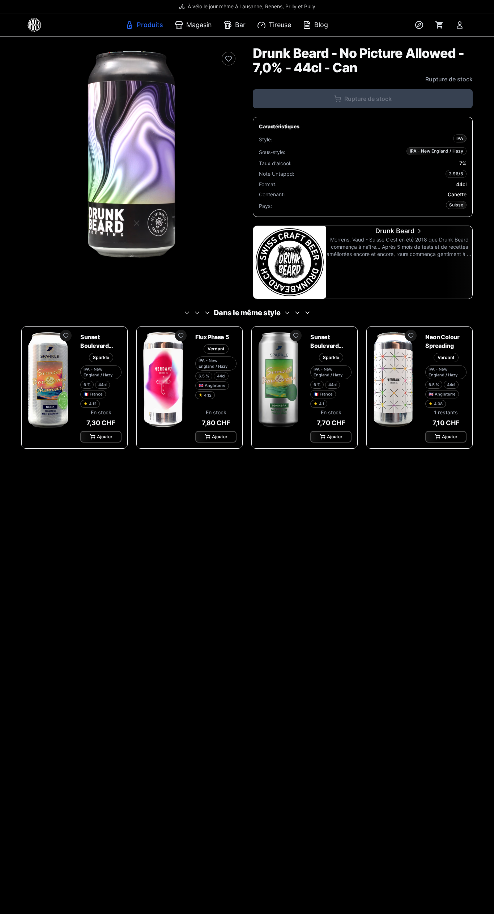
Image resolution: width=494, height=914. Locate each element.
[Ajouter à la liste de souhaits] (228, 58)
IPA (459, 138)
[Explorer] (419, 25)
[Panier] (439, 25)
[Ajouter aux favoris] (66, 335)
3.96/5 (456, 173)
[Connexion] (459, 25)
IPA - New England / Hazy (436, 151)
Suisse (456, 205)
